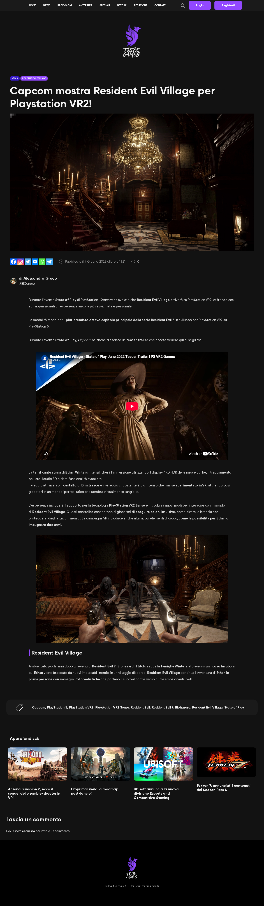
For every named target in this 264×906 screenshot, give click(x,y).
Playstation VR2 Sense (112, 707)
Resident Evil (140, 707)
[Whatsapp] (42, 261)
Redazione (140, 5)
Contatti (160, 5)
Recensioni (64, 5)
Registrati (228, 5)
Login (199, 5)
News (46, 5)
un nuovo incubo (218, 666)
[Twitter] (28, 261)
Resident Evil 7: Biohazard (171, 707)
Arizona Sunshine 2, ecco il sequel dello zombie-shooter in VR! (34, 793)
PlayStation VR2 (81, 707)
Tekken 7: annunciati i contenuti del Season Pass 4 (224, 787)
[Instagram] (20, 261)
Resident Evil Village (34, 78)
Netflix (122, 5)
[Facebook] (13, 261)
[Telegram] (49, 261)
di (38, 278)
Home (32, 5)
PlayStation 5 (57, 707)
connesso (28, 831)
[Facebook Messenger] (35, 261)
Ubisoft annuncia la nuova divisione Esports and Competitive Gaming (156, 793)
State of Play (234, 707)
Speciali (104, 5)
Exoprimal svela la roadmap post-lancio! (94, 791)
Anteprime (85, 5)
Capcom (84, 340)
